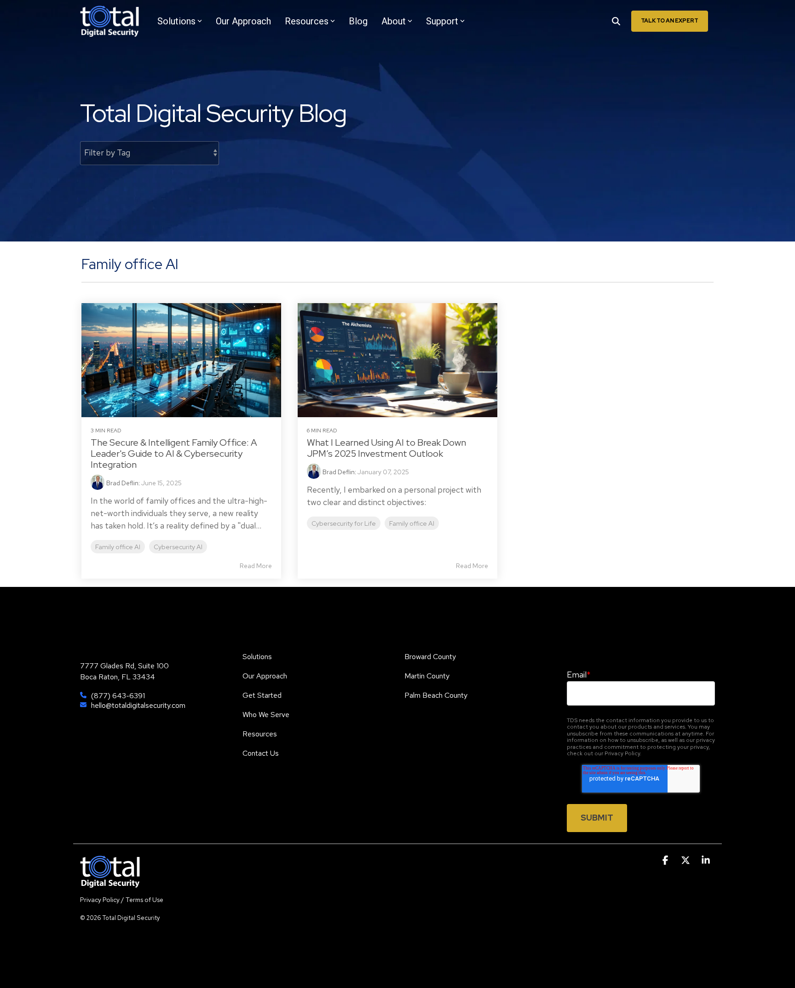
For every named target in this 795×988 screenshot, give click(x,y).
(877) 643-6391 (118, 696)
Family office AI (117, 546)
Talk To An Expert (669, 20)
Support (442, 21)
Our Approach (243, 21)
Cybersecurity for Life (343, 523)
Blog (358, 21)
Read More (256, 565)
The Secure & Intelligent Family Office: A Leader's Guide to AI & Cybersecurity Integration (174, 454)
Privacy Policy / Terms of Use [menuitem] (121, 900)
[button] (666, 860)
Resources (306, 21)
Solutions (176, 21)
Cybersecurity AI (178, 546)
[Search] (616, 21)
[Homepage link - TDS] (110, 882)
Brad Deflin (122, 483)
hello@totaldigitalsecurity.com (138, 705)
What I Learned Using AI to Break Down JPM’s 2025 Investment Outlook (386, 448)
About (393, 21)
